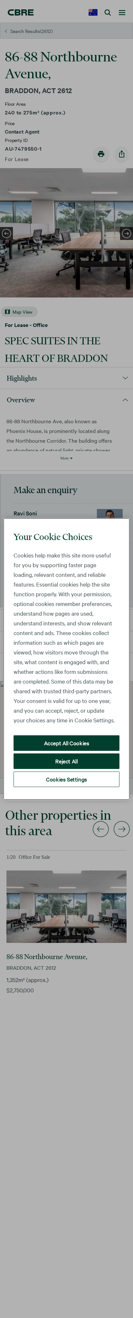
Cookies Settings (66, 779)
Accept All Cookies (66, 743)
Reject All (66, 761)
